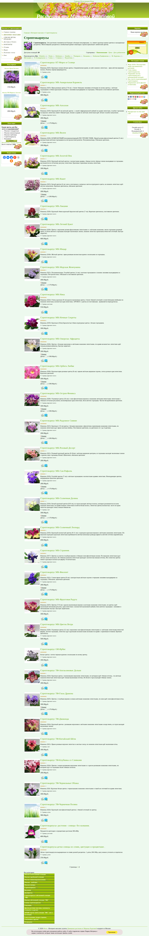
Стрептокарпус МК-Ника (52, 294)
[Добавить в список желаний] (46, 77)
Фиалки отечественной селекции (37, 874)
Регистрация (85, 1)
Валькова (87, 56)
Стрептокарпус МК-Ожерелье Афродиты (60, 338)
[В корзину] (42, 77)
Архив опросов (15, 142)
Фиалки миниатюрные (12, 133)
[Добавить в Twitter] (144, 97)
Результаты (5, 142)
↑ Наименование (101, 52)
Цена (110, 52)
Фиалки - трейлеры (32, 882)
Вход (92, 1)
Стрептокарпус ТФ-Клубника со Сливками (61, 760)
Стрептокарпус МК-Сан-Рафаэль (56, 471)
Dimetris (43, 56)
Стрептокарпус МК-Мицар (53, 249)
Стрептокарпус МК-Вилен (53, 132)
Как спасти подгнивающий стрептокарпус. (137, 80)
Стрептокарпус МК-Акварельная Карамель (61, 82)
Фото (45, 928)
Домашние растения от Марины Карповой (82, 928)
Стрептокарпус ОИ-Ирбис (53, 649)
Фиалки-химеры (31, 885)
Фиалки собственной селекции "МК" (38, 900)
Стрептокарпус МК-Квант (53, 179)
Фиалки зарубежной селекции (35, 877)
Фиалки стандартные (11, 131)
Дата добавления (119, 52)
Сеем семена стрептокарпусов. (134, 71)
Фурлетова (69, 58)
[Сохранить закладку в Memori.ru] (140, 97)
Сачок (51, 58)
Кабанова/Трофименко (101, 56)
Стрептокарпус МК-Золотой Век (56, 155)
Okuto (51, 56)
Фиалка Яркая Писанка (11, 68)
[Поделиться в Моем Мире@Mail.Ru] (137, 97)
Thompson (77, 56)
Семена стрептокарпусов (34, 903)
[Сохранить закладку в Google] (133, 97)
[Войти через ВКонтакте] (7, 157)
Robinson (60, 56)
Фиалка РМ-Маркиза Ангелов (11, 92)
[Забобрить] (128, 97)
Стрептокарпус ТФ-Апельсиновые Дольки (60, 670)
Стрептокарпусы (10, 137)
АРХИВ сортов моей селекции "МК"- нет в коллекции (39, 913)
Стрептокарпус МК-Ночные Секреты (58, 317)
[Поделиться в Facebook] (131, 97)
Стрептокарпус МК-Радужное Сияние (58, 420)
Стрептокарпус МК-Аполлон (54, 105)
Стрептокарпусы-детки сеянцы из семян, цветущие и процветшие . (72, 847)
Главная (76, 1)
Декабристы (30, 893)
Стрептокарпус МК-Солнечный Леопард (59, 527)
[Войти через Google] (18, 157)
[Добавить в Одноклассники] (142, 97)
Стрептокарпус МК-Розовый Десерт (57, 448)
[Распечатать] (135, 99)
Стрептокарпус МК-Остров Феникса (58, 393)
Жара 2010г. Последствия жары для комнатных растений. (136, 66)
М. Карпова (117, 56)
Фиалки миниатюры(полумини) (36, 880)
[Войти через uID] (4, 157)
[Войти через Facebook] (11, 157)
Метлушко (28, 58)
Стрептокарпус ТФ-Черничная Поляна (58, 804)
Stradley (68, 56)
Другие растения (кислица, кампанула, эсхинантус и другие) (37, 909)
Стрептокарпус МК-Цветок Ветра (56, 624)
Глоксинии (29, 905)
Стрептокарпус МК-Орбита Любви (57, 366)
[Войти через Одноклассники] (11, 160)
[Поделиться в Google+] (135, 97)
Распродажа (29, 922)
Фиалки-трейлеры (10, 135)
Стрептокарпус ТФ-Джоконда (54, 719)
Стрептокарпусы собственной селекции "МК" (37, 896)
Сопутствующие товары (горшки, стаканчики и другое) (36, 918)
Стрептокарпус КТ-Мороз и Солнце (57, 62)
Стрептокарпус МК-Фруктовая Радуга (58, 599)
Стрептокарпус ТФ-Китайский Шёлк (58, 739)
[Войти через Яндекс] (14, 157)
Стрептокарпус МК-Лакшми (54, 206)
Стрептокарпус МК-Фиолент (54, 572)
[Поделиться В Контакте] (128, 99)
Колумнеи (7, 139)
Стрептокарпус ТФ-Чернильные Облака (59, 783)
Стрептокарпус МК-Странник (54, 550)
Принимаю (111, 932)
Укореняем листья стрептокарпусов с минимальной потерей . (136, 75)
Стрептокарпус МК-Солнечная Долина (59, 498)
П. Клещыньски (40, 58)
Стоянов (59, 58)
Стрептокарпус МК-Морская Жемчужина (60, 267)
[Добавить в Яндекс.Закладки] (131, 99)
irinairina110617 (137, 133)
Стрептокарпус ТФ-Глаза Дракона (56, 693)
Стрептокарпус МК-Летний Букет (56, 224)
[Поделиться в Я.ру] (133, 99)
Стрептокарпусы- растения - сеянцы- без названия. (65, 825)
